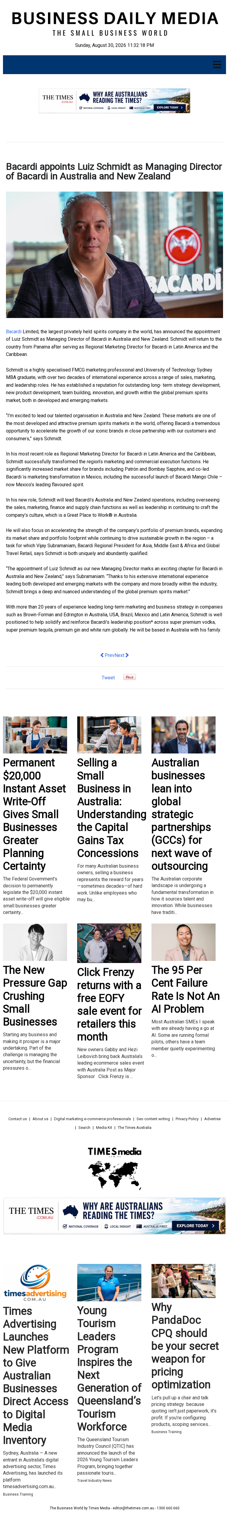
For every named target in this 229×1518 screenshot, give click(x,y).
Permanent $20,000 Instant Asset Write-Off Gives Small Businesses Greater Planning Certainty (34, 814)
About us (40, 1119)
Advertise (212, 1119)
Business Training (18, 1494)
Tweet (108, 678)
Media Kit (104, 1127)
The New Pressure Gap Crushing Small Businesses (35, 996)
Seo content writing (153, 1119)
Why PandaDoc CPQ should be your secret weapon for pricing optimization (185, 1346)
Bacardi (13, 331)
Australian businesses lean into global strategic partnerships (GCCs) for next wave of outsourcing (181, 814)
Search (84, 1127)
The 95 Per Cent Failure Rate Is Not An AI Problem (185, 989)
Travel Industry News (94, 1481)
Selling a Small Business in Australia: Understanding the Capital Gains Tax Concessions (111, 807)
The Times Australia (134, 1127)
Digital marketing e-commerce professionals (92, 1119)
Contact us (17, 1119)
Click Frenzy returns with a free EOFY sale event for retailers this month (109, 1004)
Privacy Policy (187, 1119)
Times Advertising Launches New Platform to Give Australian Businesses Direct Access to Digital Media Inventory (36, 1376)
